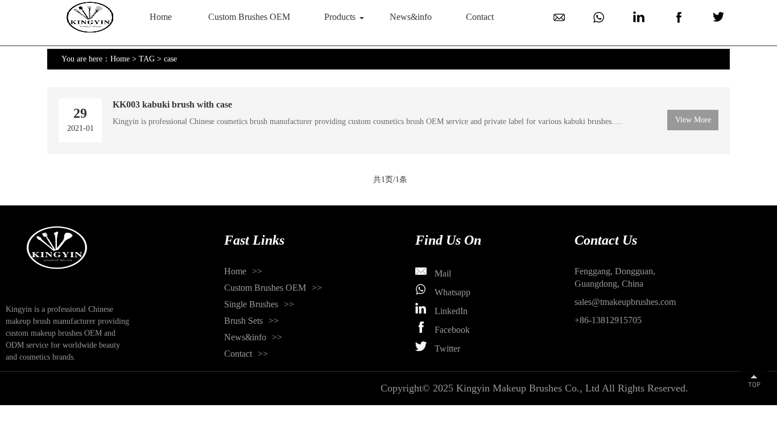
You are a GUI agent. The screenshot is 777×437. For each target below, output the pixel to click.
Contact (480, 17)
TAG (147, 59)
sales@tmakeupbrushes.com (625, 302)
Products (340, 17)
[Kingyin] (90, 17)
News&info (411, 17)
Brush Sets (243, 320)
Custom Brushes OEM (249, 17)
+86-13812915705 (608, 320)
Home (161, 17)
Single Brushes (251, 304)
